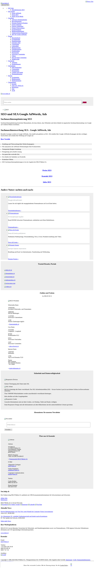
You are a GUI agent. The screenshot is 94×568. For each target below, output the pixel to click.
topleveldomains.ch (14, 368)
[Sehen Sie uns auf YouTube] (38, 504)
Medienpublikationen (18, 31)
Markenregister (16, 48)
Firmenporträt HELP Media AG (18, 459)
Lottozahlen (15, 46)
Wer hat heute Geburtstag (19, 57)
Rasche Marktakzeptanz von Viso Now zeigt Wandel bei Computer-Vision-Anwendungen (27, 511)
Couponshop (15, 69)
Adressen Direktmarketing (19, 19)
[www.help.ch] (5, 93)
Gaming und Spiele (17, 72)
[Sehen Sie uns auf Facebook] (4, 504)
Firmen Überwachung (18, 28)
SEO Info (11, 8)
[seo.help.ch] (5, 3)
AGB (13, 90)
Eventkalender (16, 39)
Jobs (13, 89)
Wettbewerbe (15, 59)
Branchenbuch (16, 38)
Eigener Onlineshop (17, 26)
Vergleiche (11, 61)
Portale (10, 36)
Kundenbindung (16, 29)
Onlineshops (11, 66)
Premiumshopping (17, 74)
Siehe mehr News (6, 521)
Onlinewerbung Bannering (19, 33)
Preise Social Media (17, 16)
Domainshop (15, 71)
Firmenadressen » (13, 227)
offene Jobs (4, 498)
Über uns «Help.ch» (18, 85)
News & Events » (13, 242)
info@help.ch (12, 466)
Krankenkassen (16, 64)
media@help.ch (12, 474)
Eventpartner (15, 77)
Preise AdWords (16, 13)
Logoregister (15, 44)
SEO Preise (11, 11)
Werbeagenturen (16, 80)
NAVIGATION (5, 5)
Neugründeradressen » (14, 210)
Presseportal (15, 52)
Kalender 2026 (16, 43)
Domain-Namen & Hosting (20, 23)
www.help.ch (5, 533)
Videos (14, 56)
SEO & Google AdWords (19, 34)
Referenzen (15, 87)
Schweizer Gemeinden (18, 54)
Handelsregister (16, 41)
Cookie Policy (64, 565)
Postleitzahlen (16, 51)
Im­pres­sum (69, 560)
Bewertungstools (16, 21)
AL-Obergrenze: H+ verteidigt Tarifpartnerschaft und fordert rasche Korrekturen (24, 516)
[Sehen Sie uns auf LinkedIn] (31, 504)
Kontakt (14, 84)
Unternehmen (12, 82)
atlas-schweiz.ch (14, 346)
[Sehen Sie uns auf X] (14, 504)
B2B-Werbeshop (16, 67)
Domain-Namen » (13, 259)
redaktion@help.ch (13, 470)
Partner (10, 76)
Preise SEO (15, 15)
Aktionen (14, 62)
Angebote (11, 18)
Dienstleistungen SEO (18, 10)
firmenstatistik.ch (14, 324)
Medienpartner (16, 79)
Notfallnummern (16, 49)
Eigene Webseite (16, 24)
